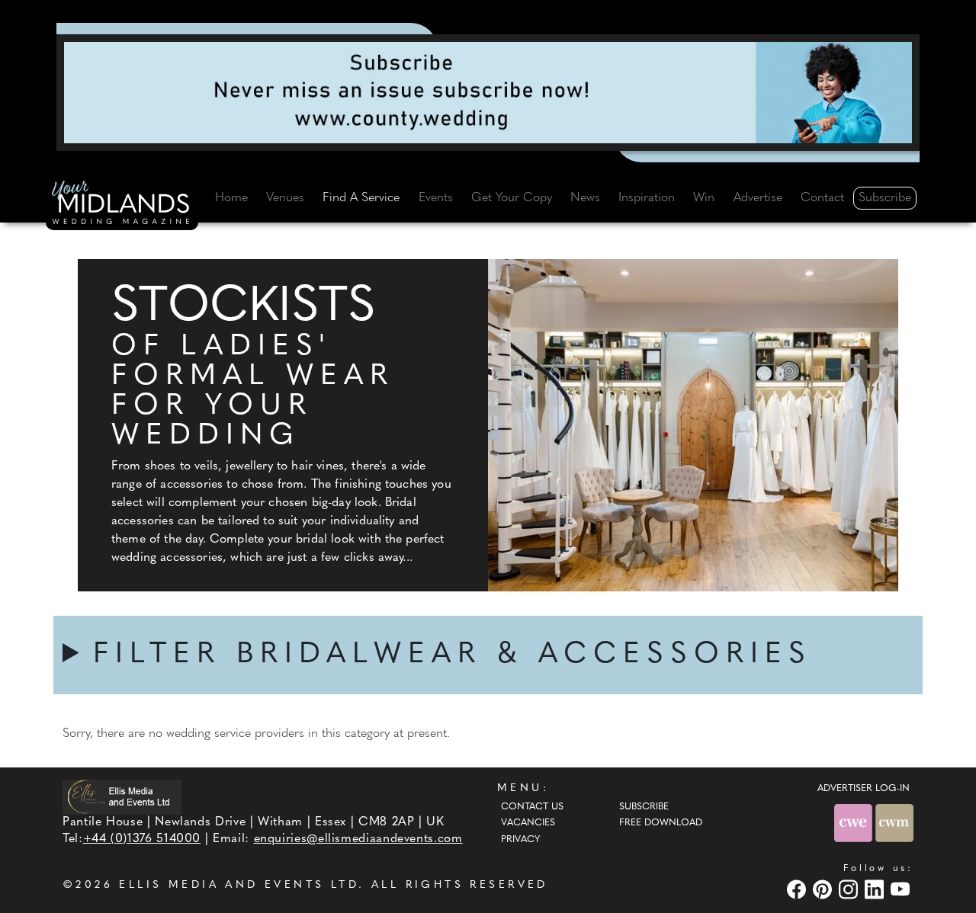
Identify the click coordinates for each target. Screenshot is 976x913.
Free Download (660, 823)
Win (703, 198)
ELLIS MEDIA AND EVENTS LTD (238, 885)
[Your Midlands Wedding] (122, 205)
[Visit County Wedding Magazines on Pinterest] (824, 889)
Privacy (520, 839)
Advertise (758, 198)
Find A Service (361, 198)
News (585, 198)
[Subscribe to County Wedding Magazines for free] (488, 92)
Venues (285, 198)
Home (231, 198)
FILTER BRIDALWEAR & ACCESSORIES (452, 655)
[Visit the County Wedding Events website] (854, 822)
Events (436, 198)
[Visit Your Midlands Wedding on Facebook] (798, 889)
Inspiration (646, 198)
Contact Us (532, 807)
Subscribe (885, 198)
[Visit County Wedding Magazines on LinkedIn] (876, 889)
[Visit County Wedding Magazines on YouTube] (902, 889)
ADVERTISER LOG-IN (863, 788)
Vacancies (528, 823)
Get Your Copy (511, 198)
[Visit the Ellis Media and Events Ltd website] (122, 796)
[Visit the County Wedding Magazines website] (894, 822)
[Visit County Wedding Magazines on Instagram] (850, 889)
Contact (822, 198)
